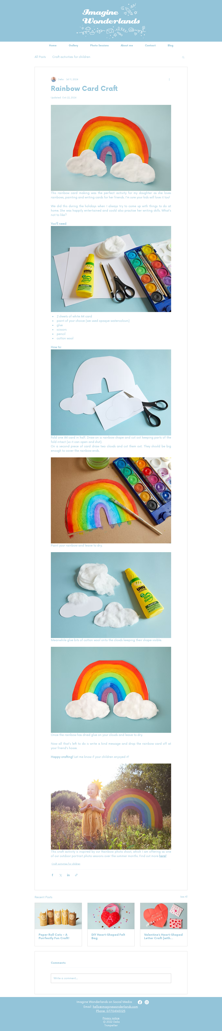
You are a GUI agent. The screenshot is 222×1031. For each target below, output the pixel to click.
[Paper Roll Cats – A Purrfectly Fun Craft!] (58, 916)
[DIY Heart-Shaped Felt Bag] (111, 916)
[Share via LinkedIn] (68, 875)
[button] (183, 57)
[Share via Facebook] (52, 875)
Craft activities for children (71, 57)
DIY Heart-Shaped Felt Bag (108, 936)
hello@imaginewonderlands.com (115, 1007)
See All (183, 896)
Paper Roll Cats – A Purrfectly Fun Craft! (54, 936)
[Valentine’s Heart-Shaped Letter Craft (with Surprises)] (163, 916)
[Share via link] (76, 875)
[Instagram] (147, 1002)
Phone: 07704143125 (110, 1011)
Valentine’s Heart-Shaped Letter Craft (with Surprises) (163, 936)
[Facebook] (140, 1002)
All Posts (40, 57)
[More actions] (169, 79)
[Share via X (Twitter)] (60, 875)
